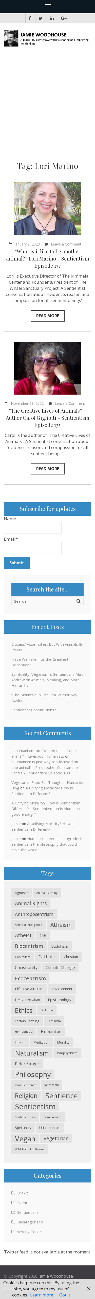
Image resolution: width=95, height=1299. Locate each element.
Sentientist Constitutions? (33, 709)
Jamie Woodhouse (56, 1276)
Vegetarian (56, 1138)
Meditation (41, 1042)
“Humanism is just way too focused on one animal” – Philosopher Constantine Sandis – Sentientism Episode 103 (44, 767)
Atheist (23, 935)
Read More (47, 316)
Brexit (22, 1192)
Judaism (20, 1042)
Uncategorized (30, 1221)
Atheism (61, 924)
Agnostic (21, 892)
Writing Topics (29, 1231)
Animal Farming (47, 892)
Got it (64, 1295)
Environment (62, 988)
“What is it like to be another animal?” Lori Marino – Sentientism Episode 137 (47, 258)
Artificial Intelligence (28, 925)
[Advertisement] (47, 105)
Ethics (23, 1010)
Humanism (51, 1031)
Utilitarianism (50, 1127)
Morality (63, 1042)
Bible (43, 935)
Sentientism (35, 1106)
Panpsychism (67, 1053)
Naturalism (32, 1053)
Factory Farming (27, 1021)
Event (22, 1202)
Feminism (54, 1021)
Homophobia (24, 1031)
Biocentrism (29, 946)
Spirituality (23, 1127)
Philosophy (33, 1074)
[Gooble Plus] (64, 18)
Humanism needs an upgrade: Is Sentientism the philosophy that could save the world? (47, 844)
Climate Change (60, 967)
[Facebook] (30, 18)
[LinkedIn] (52, 18)
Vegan (25, 1138)
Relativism (51, 1085)
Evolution (47, 1010)
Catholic (47, 957)
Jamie (16, 823)
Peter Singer (27, 1063)
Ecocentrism (30, 978)
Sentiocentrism (25, 1117)
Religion (26, 1095)
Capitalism (22, 957)
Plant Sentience (25, 1085)
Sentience (62, 1095)
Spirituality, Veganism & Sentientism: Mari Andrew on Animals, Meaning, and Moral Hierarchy (47, 680)
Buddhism (59, 946)
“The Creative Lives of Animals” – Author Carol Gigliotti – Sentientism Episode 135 (47, 417)
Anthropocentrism (34, 914)
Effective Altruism (29, 988)
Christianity (26, 967)
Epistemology (59, 999)
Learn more (41, 1295)
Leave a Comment (66, 244)
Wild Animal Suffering (29, 1149)
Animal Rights (31, 903)
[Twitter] (40, 18)
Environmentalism (27, 999)
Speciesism (52, 1117)
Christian (71, 956)
